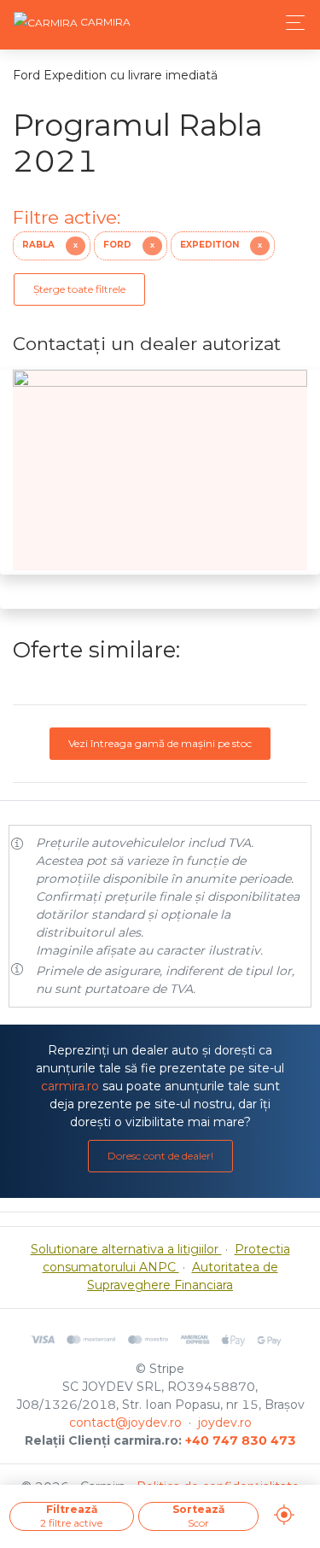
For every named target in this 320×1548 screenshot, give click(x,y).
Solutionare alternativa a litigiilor (126, 1249)
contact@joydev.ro (125, 1422)
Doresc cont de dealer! (160, 1155)
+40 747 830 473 (240, 1440)
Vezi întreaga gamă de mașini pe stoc (160, 743)
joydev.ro (225, 1422)
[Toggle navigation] (290, 22)
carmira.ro (70, 1086)
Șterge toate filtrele (79, 289)
